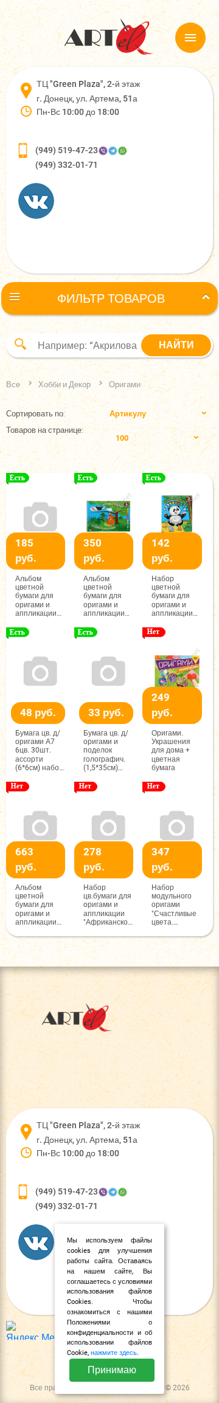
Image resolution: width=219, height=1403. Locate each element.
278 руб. (94, 860)
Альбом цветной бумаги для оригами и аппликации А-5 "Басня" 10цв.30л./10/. (39, 596)
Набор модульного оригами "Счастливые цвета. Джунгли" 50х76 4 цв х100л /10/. (173, 905)
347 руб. (162, 860)
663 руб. (25, 860)
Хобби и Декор (64, 384)
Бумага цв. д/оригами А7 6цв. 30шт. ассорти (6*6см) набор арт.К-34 (39, 751)
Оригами (125, 384)
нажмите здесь (114, 1353)
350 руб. (94, 551)
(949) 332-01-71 (66, 165)
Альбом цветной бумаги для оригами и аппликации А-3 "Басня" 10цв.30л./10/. (39, 905)
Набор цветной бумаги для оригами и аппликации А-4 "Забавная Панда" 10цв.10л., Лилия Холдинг (175, 596)
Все (13, 384)
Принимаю (112, 1370)
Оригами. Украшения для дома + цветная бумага (170, 751)
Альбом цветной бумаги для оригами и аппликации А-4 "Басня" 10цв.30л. (104, 596)
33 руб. (106, 712)
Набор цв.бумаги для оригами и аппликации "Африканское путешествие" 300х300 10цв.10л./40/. (108, 905)
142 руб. (162, 551)
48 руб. (38, 712)
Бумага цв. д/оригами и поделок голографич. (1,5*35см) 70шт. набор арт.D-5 (105, 751)
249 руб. (162, 705)
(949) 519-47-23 (66, 150)
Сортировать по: (35, 413)
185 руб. (25, 551)
